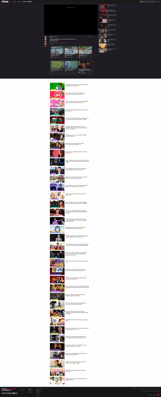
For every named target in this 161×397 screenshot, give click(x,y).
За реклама (147, 391)
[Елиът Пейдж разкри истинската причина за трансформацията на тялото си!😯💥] (57, 170)
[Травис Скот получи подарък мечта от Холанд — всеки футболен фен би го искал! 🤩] (57, 179)
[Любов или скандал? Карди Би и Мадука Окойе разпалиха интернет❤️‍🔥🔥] (57, 279)
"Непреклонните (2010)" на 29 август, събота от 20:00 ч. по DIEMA (112, 15)
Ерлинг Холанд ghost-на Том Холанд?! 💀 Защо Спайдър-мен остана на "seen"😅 (76, 345)
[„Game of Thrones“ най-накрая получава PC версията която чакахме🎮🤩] (57, 296)
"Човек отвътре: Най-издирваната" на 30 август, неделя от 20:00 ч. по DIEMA (111, 10)
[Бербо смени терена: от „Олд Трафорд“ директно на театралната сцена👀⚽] (57, 330)
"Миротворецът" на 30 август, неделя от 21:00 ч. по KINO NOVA (111, 20)
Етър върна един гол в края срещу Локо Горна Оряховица (56, 69)
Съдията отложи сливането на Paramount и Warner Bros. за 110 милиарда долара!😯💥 (75, 270)
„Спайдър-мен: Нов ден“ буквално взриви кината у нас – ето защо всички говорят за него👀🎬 (77, 119)
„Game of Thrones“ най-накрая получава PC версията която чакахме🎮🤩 (75, 295)
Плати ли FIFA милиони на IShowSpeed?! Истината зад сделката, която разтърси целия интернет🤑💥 (77, 287)
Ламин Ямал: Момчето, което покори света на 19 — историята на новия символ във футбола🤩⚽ (76, 245)
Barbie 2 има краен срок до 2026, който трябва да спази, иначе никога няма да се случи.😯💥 (76, 102)
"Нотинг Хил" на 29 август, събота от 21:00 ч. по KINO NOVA (111, 30)
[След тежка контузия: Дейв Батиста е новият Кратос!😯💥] (57, 111)
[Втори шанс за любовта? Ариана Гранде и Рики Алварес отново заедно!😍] (57, 355)
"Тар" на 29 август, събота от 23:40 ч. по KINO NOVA (112, 25)
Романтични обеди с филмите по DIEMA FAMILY (111, 49)
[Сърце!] (45, 41)
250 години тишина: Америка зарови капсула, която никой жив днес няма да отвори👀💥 (75, 337)
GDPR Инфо (38, 394)
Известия (37, 395)
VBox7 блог (157, 391)
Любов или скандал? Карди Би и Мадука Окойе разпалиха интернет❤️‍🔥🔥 (76, 278)
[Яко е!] (45, 37)
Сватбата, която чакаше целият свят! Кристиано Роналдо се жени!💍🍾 (74, 144)
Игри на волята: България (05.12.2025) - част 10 (55, 55)
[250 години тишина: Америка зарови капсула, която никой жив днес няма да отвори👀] (57, 338)
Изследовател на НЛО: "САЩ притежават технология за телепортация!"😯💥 (75, 228)
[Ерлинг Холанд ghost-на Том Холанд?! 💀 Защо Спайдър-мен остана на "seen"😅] (57, 347)
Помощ (154, 391)
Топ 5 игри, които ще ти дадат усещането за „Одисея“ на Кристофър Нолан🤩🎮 (75, 303)
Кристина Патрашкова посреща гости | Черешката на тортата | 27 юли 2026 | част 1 (85, 70)
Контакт (150, 391)
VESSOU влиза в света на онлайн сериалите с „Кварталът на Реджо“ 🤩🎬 (75, 362)
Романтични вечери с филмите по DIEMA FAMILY (112, 34)
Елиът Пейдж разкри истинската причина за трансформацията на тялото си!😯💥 (75, 169)
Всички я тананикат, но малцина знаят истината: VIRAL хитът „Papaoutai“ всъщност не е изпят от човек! (77, 161)
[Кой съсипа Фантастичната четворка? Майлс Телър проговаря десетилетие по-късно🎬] (57, 204)
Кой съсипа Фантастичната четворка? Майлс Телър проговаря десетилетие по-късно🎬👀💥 (76, 203)
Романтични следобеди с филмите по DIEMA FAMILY (111, 44)
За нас (144, 391)
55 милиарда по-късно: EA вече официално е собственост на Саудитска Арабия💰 (75, 93)
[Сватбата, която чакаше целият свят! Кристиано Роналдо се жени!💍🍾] (57, 145)
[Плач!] (45, 44)
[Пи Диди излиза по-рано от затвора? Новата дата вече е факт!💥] (57, 137)
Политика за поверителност (38, 390)
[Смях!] (45, 39)
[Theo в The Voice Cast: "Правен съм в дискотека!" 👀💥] (57, 263)
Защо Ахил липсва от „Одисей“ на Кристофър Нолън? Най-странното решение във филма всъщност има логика (76, 253)
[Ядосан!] (45, 46)
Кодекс (22, 390)
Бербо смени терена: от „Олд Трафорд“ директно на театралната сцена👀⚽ (77, 329)
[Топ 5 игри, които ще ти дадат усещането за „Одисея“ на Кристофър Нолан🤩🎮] (57, 305)
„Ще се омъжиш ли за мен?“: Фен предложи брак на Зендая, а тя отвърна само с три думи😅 (77, 186)
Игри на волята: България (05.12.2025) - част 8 (83, 55)
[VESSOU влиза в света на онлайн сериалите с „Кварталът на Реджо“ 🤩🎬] (57, 363)
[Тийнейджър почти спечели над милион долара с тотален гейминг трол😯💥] (57, 86)
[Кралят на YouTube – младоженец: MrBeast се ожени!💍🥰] (57, 195)
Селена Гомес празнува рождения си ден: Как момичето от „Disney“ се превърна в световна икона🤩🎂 (76, 211)
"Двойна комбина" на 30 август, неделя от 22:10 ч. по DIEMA (112, 5)
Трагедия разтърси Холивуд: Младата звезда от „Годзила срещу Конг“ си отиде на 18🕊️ (76, 236)
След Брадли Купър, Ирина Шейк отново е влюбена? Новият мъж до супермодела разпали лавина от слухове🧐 (76, 127)
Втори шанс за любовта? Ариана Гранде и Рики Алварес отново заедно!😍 (76, 354)
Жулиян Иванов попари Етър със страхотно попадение (70, 69)
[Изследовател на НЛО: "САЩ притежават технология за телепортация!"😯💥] (57, 229)
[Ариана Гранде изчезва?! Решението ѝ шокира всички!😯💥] (57, 153)
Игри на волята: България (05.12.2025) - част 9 (69, 55)
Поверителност (38, 392)
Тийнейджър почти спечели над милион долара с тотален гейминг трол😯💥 (76, 85)
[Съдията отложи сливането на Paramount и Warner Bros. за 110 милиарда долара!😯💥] (57, 271)
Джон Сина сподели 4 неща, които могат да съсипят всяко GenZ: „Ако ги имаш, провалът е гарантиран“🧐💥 (76, 220)
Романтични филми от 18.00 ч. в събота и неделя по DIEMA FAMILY (112, 40)
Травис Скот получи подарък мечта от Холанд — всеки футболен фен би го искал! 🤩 (76, 177)
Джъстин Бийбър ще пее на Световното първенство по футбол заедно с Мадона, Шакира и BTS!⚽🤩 (77, 312)
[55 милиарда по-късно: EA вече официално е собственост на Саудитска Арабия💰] (57, 95)
